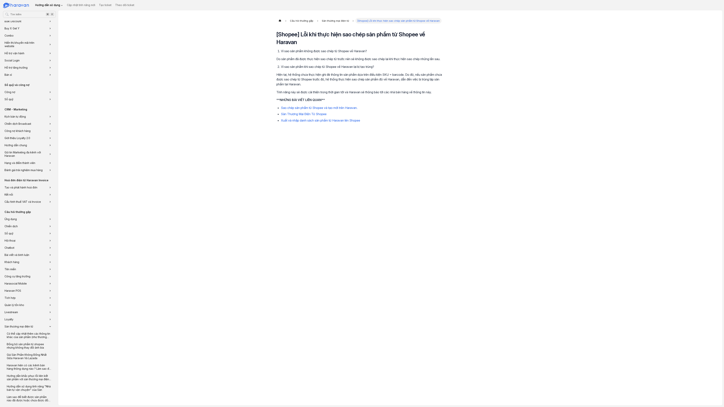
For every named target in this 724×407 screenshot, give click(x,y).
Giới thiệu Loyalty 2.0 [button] (17, 138)
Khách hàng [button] (12, 262)
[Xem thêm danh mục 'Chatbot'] (50, 248)
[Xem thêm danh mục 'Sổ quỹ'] (50, 99)
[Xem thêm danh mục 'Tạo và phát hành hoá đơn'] (50, 187)
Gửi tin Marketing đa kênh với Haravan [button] (23, 154)
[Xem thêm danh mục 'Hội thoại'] (50, 240)
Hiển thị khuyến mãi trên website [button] (19, 44)
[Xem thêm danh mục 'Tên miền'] (50, 269)
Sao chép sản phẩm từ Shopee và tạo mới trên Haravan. (319, 108)
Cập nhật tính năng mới (81, 5)
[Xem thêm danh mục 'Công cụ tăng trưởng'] (50, 276)
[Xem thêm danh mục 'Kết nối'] (50, 194)
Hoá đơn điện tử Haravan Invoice (26, 180)
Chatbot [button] (9, 247)
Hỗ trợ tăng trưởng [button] (16, 67)
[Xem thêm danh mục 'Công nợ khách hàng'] (50, 131)
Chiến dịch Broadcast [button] (18, 123)
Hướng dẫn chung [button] (16, 145)
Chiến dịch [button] (11, 226)
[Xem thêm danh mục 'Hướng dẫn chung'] (50, 145)
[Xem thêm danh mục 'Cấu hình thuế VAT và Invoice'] (50, 202)
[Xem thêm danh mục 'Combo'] (50, 35)
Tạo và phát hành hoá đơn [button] (21, 187)
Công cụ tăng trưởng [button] (17, 276)
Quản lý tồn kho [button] (14, 305)
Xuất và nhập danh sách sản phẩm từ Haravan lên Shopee (320, 120)
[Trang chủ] (280, 21)
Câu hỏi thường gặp (18, 211)
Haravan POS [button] (13, 290)
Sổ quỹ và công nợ (17, 84)
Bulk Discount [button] (13, 21)
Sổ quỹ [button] (9, 99)
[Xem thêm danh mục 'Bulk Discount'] (50, 21)
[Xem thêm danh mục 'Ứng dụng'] (50, 219)
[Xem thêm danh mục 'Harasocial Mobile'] (50, 283)
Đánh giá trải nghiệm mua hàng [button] (24, 170)
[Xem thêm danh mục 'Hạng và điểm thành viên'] (50, 163)
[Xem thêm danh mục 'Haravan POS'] (50, 291)
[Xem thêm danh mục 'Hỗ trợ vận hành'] (50, 53)
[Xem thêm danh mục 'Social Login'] (50, 60)
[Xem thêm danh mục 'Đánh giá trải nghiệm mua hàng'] (50, 170)
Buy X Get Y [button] (12, 28)
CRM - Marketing (16, 109)
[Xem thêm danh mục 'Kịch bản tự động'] (50, 116)
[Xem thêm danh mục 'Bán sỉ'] (50, 75)
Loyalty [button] (9, 319)
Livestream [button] (11, 312)
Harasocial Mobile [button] (16, 283)
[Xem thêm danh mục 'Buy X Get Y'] (50, 28)
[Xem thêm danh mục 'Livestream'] (50, 312)
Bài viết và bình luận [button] (17, 254)
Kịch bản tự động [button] (15, 116)
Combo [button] (9, 35)
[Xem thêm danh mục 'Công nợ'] (50, 92)
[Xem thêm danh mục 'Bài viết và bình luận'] (50, 255)
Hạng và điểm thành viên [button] (20, 162)
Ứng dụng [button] (11, 219)
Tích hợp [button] (10, 297)
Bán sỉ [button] (8, 74)
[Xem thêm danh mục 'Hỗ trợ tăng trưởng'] (50, 67)
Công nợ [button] (10, 92)
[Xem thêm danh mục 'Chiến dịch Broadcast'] (50, 124)
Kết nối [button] (9, 194)
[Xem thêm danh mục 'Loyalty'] (50, 319)
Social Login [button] (12, 60)
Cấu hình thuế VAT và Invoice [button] (23, 201)
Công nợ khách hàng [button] (18, 130)
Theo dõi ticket (124, 5)
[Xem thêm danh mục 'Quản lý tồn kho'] (50, 305)
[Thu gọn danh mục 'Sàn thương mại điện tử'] (50, 326)
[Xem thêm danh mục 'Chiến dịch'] (50, 226)
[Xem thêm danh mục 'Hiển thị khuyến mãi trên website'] (50, 44)
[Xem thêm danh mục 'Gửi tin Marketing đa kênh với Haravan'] (50, 154)
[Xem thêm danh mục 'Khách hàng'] (50, 262)
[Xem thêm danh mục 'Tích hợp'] (50, 298)
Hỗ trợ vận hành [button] (14, 53)
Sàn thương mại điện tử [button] (19, 326)
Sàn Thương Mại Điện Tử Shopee (304, 114)
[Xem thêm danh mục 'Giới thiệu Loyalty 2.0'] (50, 138)
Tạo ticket (105, 5)
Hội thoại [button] (10, 240)
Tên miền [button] (10, 269)
